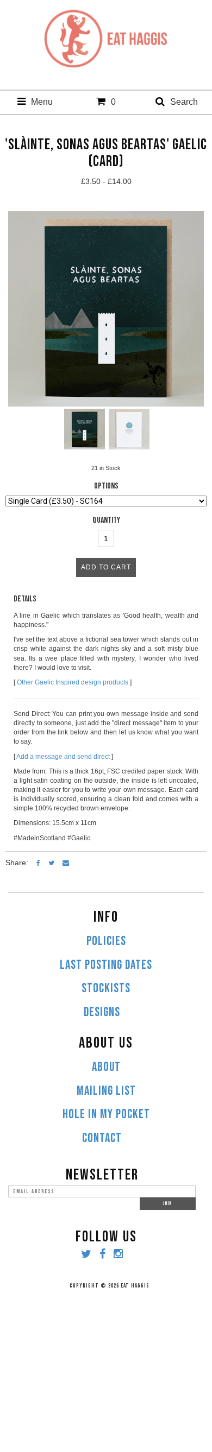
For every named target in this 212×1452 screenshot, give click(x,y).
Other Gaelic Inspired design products (72, 682)
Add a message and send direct (63, 756)
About (106, 1067)
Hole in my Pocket (106, 1114)
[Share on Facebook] (38, 862)
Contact (102, 1138)
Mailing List (106, 1091)
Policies (106, 941)
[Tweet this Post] (51, 862)
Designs (102, 1012)
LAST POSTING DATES (106, 965)
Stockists (106, 988)
